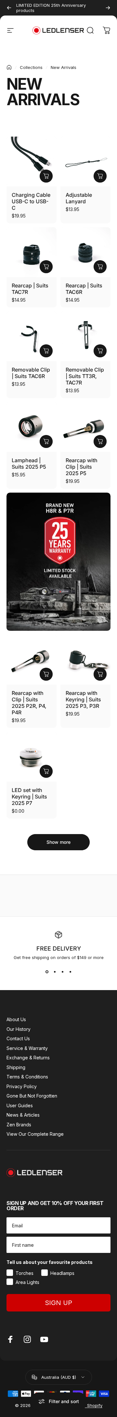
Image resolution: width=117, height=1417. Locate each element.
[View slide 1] (47, 972)
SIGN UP (58, 1303)
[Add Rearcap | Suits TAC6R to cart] (100, 266)
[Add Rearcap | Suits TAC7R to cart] (46, 266)
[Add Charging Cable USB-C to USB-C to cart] (46, 176)
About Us (16, 1019)
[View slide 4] (70, 972)
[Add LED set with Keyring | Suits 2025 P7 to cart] (46, 771)
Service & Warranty (27, 1048)
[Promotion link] (58, 562)
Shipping (15, 1067)
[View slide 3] (62, 972)
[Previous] (9, 8)
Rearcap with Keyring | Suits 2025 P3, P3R (83, 699)
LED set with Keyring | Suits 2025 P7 (29, 796)
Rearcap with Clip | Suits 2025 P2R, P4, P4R (29, 703)
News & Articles (23, 1115)
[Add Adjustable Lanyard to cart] (100, 176)
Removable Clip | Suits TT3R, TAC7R (85, 376)
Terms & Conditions (27, 1076)
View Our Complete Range (35, 1134)
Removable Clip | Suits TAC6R (31, 372)
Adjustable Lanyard (79, 198)
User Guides (19, 1105)
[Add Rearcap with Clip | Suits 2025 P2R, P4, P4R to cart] (46, 674)
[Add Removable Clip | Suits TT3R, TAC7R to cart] (100, 350)
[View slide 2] (54, 972)
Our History (18, 1029)
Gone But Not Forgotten (31, 1096)
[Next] (108, 8)
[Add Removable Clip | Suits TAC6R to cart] (46, 350)
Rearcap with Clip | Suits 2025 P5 (82, 466)
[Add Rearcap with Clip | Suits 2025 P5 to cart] (100, 441)
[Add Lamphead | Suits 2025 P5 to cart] (46, 441)
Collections (31, 67)
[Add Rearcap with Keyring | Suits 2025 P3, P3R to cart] (100, 674)
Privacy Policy (21, 1086)
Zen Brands (18, 1124)
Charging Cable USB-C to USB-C (31, 201)
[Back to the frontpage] (9, 67)
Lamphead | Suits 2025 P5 (29, 463)
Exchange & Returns (28, 1057)
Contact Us (18, 1038)
